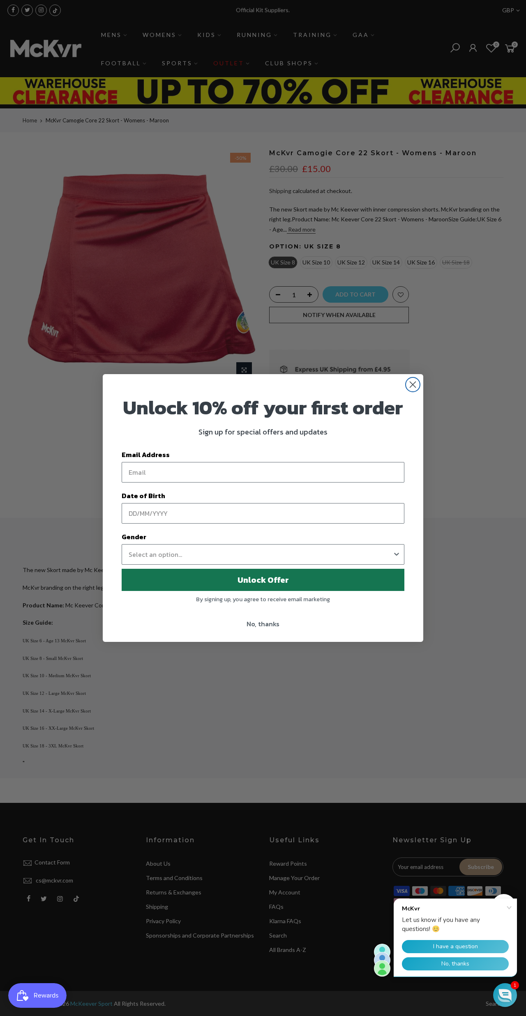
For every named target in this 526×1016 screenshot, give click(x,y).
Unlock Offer (263, 580)
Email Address (146, 455)
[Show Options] (396, 554)
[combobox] (260, 554)
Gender (134, 537)
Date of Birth (143, 496)
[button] (505, 995)
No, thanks (263, 624)
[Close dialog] (413, 384)
